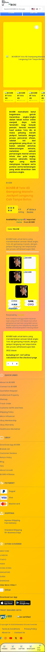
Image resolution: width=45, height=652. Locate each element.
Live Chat (38, 649)
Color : (13, 229)
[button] (37, 27)
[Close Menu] (3, 5)
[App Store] (7, 603)
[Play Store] (23, 603)
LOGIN (11, 12)
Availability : (11, 220)
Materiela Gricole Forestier (26, 624)
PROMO (4, 649)
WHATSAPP (31, 649)
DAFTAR (33, 12)
